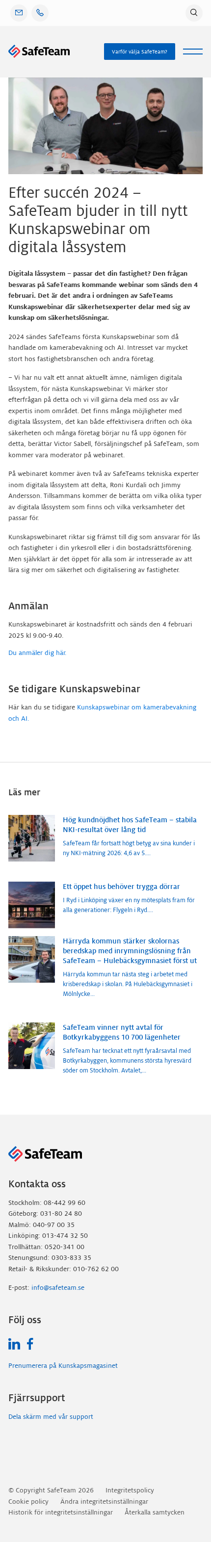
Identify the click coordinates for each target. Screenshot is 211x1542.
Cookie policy (28, 1501)
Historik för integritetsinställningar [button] (60, 1512)
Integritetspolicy (130, 1490)
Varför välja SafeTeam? (139, 51)
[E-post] (18, 13)
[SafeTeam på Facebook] (30, 1344)
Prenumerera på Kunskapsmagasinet (63, 1365)
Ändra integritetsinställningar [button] (104, 1501)
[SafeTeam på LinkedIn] (14, 1344)
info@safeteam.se (57, 1287)
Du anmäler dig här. (37, 653)
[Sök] (194, 13)
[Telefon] (40, 13)
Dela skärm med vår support (50, 1416)
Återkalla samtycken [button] (155, 1512)
